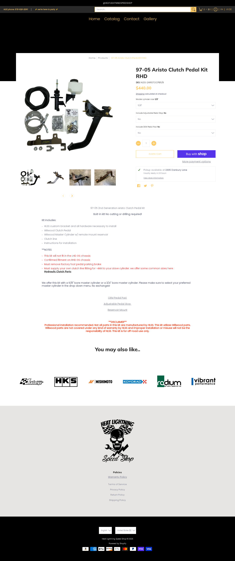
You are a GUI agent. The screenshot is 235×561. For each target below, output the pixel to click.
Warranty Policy (117, 477)
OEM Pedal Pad (117, 298)
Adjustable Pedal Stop (117, 304)
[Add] (153, 143)
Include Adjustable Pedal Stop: (151, 113)
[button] (204, 9)
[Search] (193, 9)
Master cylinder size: (147, 99)
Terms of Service (117, 484)
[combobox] (143, 9)
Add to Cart (155, 153)
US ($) (229, 9)
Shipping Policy (117, 500)
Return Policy (117, 494)
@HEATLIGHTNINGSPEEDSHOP (117, 3)
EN (222, 9)
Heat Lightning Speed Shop (114, 539)
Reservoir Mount (117, 310)
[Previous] (63, 196)
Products (103, 57)
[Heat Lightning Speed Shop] (6, 19)
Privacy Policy (117, 489)
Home (92, 57)
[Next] (72, 196)
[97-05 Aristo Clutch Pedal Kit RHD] (30, 177)
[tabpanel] (117, 270)
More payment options (196, 161)
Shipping (140, 93)
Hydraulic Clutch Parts (57, 271)
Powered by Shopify (117, 543)
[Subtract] (138, 143)
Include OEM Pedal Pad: (148, 127)
